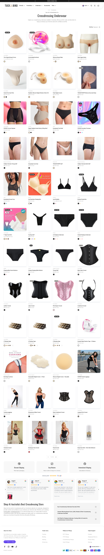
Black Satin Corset (82, 270)
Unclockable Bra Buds (33, 57)
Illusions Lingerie (81, 339)
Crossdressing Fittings (68, 539)
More (53, 5)
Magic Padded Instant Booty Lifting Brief (37, 128)
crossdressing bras (15, 511)
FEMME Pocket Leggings (83, 376)
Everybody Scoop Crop (9, 199)
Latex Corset (31, 305)
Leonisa (29, 126)
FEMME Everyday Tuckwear (84, 128)
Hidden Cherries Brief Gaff (84, 164)
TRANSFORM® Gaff (58, 164)
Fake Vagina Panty (82, 57)
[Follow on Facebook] (5, 547)
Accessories (47, 5)
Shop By (21, 5)
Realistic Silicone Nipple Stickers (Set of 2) (38, 93)
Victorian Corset (7, 447)
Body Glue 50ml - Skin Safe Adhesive (86, 447)
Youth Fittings (66, 542)
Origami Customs (56, 268)
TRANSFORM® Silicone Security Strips (87, 93)
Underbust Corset (82, 305)
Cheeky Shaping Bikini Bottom (35, 270)
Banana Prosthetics (7, 161)
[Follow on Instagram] (9, 547)
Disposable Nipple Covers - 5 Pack (36, 376)
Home (49, 10)
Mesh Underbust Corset (58, 412)
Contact (90, 534)
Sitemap (90, 542)
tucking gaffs (7, 511)
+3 (12, 345)
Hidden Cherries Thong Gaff (10, 164)
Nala (54, 126)
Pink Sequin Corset (57, 305)
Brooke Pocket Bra (82, 199)
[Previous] (5, 489)
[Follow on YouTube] (12, 547)
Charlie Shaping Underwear (84, 234)
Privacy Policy (91, 539)
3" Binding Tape (7, 341)
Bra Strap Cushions (8, 376)
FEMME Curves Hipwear (9, 128)
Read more (10, 493)
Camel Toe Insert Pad (9, 93)
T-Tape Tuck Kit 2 (8, 234)
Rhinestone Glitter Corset (34, 412)
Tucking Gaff (31, 234)
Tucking (44, 534)
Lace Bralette (56, 199)
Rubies (29, 197)
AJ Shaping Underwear (58, 234)
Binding (44, 537)
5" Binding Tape (56, 341)
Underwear (38, 5)
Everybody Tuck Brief (58, 128)
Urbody (54, 197)
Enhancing (44, 542)
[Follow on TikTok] (16, 547)
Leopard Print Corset (82, 412)
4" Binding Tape (32, 341)
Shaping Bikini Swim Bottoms (11, 270)
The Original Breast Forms (10, 57)
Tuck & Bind (6, 55)
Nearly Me (79, 90)
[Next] (98, 489)
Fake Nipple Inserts (57, 93)
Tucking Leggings (8, 412)
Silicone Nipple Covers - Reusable (61, 376)
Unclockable (30, 55)
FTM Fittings (66, 537)
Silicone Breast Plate (58, 57)
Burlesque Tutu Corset (33, 447)
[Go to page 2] (56, 457)
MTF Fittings (66, 534)
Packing (44, 539)
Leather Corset (7, 305)
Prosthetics (29, 5)
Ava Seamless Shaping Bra (34, 199)
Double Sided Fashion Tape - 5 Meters (87, 341)
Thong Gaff (55, 270)
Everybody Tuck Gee (33, 164)
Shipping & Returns (92, 537)
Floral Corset (56, 447)
